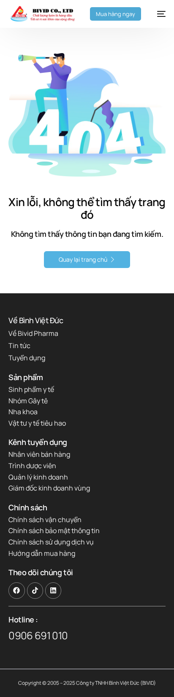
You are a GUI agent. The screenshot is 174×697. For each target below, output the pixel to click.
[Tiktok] (35, 590)
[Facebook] (16, 590)
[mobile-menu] (158, 14)
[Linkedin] (53, 590)
